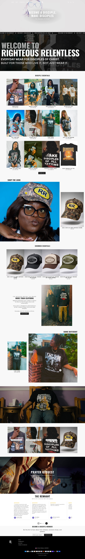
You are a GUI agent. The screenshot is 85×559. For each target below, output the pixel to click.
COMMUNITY (22, 2)
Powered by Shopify (42, 555)
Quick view (15, 104)
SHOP (16, 2)
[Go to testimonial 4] (43, 523)
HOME (12, 2)
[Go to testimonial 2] (41, 523)
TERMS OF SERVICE (22, 544)
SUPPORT (29, 2)
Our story (24, 313)
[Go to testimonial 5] (44, 523)
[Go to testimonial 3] (42, 523)
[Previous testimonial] (38, 523)
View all (42, 173)
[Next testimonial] (46, 523)
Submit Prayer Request (42, 478)
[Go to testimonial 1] (40, 523)
